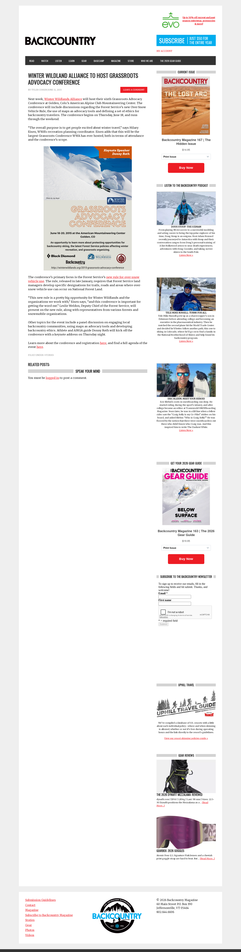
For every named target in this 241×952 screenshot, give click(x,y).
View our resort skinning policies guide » (186, 738)
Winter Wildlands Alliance (63, 99)
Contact (30, 905)
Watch (43, 61)
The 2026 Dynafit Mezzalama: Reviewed (179, 795)
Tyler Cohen (39, 89)
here (103, 343)
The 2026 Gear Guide (170, 61)
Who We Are (145, 61)
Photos (29, 930)
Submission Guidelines (40, 900)
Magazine (114, 61)
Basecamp (99, 61)
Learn (70, 61)
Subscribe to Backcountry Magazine (49, 915)
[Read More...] (207, 858)
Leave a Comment (133, 89)
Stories (49, 355)
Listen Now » (186, 255)
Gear (83, 61)
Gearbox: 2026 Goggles (170, 851)
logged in (52, 378)
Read (31, 61)
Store (131, 61)
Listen (58, 61)
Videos (29, 935)
